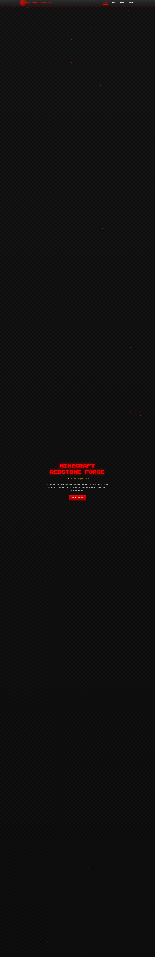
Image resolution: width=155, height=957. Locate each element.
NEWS (113, 3)
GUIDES (131, 3)
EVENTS (122, 3)
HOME (105, 3)
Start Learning (77, 497)
